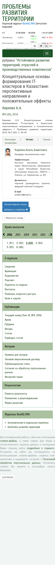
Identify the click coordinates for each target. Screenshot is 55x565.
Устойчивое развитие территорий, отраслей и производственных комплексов (26, 65)
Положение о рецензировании (21, 398)
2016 (9, 234)
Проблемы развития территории (18, 13)
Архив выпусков (14, 227)
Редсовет (10, 280)
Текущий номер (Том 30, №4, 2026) (23, 315)
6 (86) (20, 247)
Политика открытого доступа (20, 294)
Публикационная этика (17, 364)
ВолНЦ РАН (28, 23)
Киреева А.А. (12, 108)
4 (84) (39, 243)
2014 (26, 234)
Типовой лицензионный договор (22, 359)
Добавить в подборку (15, 209)
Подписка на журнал (16, 284)
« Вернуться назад (13, 217)
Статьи (8, 333)
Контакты (10, 289)
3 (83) (29, 243)
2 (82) (20, 243)
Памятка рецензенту (16, 393)
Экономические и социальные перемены (28, 422)
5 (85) (10, 247)
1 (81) (10, 243)
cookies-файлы (8, 441)
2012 (42, 234)
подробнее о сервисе (40, 448)
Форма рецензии (14, 402)
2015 (17, 234)
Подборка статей (14, 338)
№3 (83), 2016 (10, 114)
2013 (34, 234)
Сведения (10, 266)
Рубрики (9, 324)
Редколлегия (11, 275)
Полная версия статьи (15, 204)
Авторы (29, 139)
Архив (8, 319)
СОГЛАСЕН (7, 477)
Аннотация (10, 139)
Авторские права (14, 376)
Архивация (10, 271)
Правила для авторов (16, 354)
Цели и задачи (12, 298)
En (51, 46)
